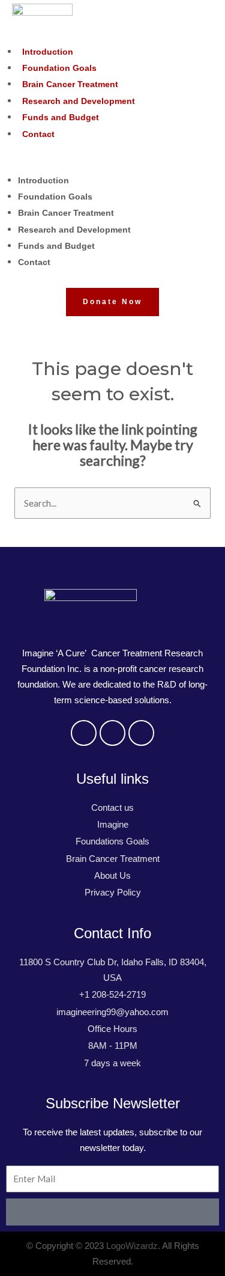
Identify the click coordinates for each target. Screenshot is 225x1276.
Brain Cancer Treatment (70, 84)
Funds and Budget (60, 117)
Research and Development (78, 101)
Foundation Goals (59, 68)
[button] (112, 163)
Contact (38, 134)
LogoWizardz (132, 1246)
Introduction (47, 51)
